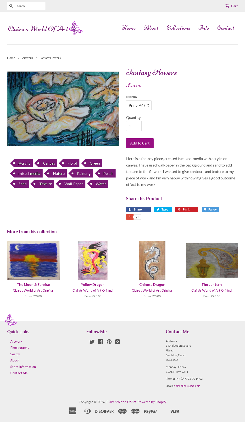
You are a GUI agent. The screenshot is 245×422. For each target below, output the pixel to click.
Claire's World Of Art (121, 402)
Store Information (23, 367)
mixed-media (29, 173)
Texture (45, 183)
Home (129, 27)
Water (101, 183)
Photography (19, 348)
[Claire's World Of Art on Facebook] (100, 342)
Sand (23, 183)
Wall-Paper (73, 183)
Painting (84, 173)
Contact (225, 27)
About (151, 27)
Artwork (27, 58)
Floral (72, 163)
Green (95, 163)
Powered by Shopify (152, 402)
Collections (178, 27)
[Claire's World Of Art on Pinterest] (109, 342)
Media (131, 96)
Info (204, 27)
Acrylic (24, 163)
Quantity (133, 117)
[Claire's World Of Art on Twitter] (92, 342)
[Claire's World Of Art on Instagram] (117, 342)
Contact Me (19, 373)
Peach (108, 173)
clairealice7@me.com (186, 385)
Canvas (49, 163)
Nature (59, 173)
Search (15, 354)
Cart (234, 6)
